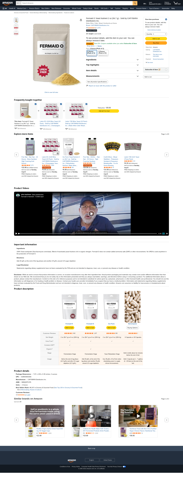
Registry (125, 8)
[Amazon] (8, 3)
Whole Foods (76, 8)
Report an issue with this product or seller (102, 86)
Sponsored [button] (17, 401)
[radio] (16, 20)
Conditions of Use (65, 466)
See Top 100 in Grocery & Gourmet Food (68, 387)
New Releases (56, 8)
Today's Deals (87, 8)
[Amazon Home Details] (147, 8)
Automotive (165, 8)
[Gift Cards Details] (108, 8)
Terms (99, 46)
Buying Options (133, 328)
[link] (51, 110)
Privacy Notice (76, 466)
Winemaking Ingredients (55, 12)
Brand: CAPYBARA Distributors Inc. (98, 25)
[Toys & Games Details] (159, 8)
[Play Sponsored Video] (91, 416)
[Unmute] (167, 233)
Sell (111, 8)
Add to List (148, 77)
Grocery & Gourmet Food (21, 12)
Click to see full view (51, 92)
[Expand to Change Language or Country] (97, 460)
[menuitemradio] (163, 233)
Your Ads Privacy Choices (114, 466)
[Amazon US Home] (72, 461)
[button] (5, 8)
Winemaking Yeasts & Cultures (31, 390)
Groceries (66, 8)
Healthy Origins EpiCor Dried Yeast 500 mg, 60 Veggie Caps (49, 430)
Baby (173, 8)
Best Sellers (45, 8)
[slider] (88, 233)
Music (132, 8)
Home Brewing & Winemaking (38, 12)
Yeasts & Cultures (69, 12)
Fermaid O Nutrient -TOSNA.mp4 (32, 196)
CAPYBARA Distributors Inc (157, 50)
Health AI (12, 8)
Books (96, 8)
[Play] (15, 234)
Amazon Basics (34, 8)
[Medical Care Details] (27, 8)
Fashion (117, 8)
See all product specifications (97, 82)
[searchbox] (77, 3)
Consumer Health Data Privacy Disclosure (93, 466)
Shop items (90, 46)
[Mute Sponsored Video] (62, 425)
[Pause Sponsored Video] (62, 421)
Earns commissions (38, 194)
